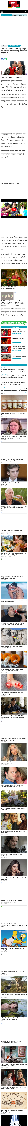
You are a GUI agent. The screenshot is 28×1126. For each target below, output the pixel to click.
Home (4, 45)
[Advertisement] (14, 30)
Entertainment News (14, 45)
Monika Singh (6, 55)
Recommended (14, 365)
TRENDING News (14, 327)
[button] (2, 12)
